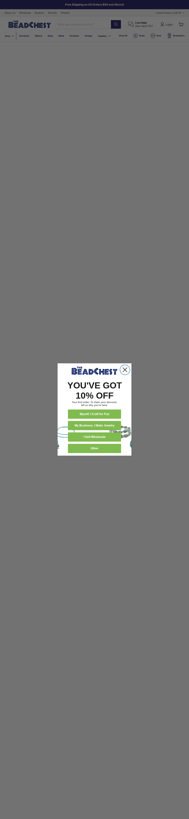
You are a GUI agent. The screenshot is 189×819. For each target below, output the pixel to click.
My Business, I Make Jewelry (94, 425)
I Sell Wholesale (95, 436)
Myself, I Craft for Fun (94, 414)
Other (94, 448)
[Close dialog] (125, 370)
